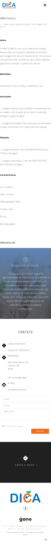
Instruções (5, 96)
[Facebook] (25, 508)
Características (8, 175)
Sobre (3, 40)
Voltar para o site (7, 242)
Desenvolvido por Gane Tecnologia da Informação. (25, 532)
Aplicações (5, 74)
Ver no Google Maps (17, 377)
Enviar (40, 431)
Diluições (4, 137)
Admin (25, 535)
